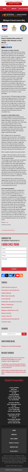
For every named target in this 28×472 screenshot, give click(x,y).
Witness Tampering (7, 304)
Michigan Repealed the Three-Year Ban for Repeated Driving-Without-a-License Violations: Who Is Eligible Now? (12, 359)
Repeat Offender (6, 307)
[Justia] (14, 275)
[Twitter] (7, 275)
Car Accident (5, 298)
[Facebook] (3, 275)
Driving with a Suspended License (11, 301)
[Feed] (21, 275)
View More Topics (6, 321)
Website (13, 8)
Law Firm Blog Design (13, 469)
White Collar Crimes (8, 296)
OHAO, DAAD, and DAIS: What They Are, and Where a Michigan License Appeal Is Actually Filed (13, 372)
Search (24, 334)
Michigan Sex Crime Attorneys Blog (11, 346)
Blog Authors (23, 8)
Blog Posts (14, 451)
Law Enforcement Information (10, 319)
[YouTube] (17, 275)
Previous (4, 230)
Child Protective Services (9, 287)
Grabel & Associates (18, 465)
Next (13, 230)
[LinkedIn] (10, 275)
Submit (14, 269)
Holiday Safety (6, 293)
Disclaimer (14, 438)
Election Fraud (6, 313)
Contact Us (6, 238)
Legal (7, 222)
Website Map (14, 447)
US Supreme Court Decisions (10, 290)
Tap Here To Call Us (14, 3)
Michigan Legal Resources (9, 310)
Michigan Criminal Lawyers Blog (14, 15)
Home (4, 8)
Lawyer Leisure (6, 316)
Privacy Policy (14, 443)
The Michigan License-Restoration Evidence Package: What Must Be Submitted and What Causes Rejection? (13, 366)
